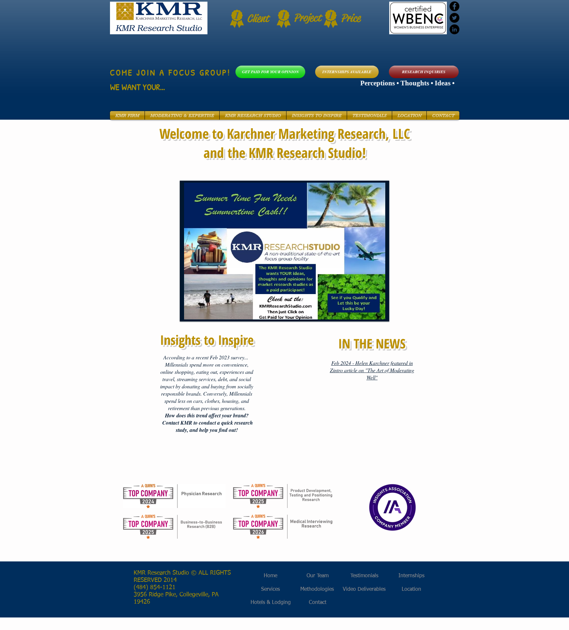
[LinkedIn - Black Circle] (454, 29)
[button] (127, 115)
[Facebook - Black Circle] (454, 6)
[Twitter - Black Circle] (454, 18)
